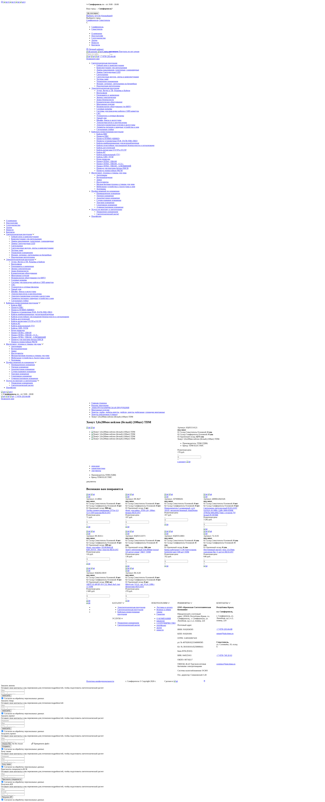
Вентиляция (101, 93)
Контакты (95, 45)
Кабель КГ (101, 152)
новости (160, 630)
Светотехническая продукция (104, 63)
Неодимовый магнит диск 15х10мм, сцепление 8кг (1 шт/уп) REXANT (219, 551)
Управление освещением (107, 81)
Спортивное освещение (106, 205)
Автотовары (101, 175)
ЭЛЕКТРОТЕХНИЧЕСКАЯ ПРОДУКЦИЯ (110, 408)
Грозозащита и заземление (107, 95)
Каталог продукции (100, 405)
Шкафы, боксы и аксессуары (108, 120)
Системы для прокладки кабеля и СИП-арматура (117, 111)
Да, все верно (92, 13)
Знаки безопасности (105, 100)
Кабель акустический (105, 148)
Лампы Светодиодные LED (108, 72)
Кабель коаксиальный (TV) (108, 154)
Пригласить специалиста (11, 779)
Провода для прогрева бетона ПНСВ (112, 168)
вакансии (161, 621)
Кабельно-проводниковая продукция (107, 132)
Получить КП (7, 797)
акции (159, 628)
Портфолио (96, 216)
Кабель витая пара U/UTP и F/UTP (111, 150)
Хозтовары (101, 189)
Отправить (6, 746)
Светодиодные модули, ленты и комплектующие (117, 77)
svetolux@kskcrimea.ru (225, 664)
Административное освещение (109, 207)
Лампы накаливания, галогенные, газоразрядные (117, 70)
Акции (94, 40)
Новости (95, 43)
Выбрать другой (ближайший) (99, 16)
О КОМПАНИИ (164, 618)
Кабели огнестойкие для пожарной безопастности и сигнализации (125, 145)
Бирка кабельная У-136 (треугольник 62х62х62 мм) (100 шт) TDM (180, 551)
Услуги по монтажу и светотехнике (106, 209)
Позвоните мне (93, 59)
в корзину (181, 462)
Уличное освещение (105, 196)
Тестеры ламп (102, 79)
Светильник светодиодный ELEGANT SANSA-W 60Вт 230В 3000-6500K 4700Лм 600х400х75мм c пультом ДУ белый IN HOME (220, 511)
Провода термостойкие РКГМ (109, 170)
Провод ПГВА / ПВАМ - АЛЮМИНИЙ (113, 166)
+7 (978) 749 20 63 (224, 655)
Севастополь (104, 20)
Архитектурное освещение (108, 198)
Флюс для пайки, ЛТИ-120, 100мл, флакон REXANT (140, 511)
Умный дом (101, 118)
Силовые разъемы (104, 109)
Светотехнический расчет (107, 214)
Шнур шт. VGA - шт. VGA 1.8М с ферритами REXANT (140, 585)
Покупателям (97, 36)
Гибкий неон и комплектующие (110, 65)
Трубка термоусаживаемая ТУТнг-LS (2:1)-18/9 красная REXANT (102, 511)
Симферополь (92, 20)
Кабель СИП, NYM (104, 157)
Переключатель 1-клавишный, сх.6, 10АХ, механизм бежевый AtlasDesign (181, 509)
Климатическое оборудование (109, 102)
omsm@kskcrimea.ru (224, 633)
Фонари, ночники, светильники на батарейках (116, 84)
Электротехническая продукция (105, 88)
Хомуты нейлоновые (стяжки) (104, 414)
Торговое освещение (105, 202)
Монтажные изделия (105, 104)
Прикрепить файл (41, 744)
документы (96, 471)
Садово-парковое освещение (108, 200)
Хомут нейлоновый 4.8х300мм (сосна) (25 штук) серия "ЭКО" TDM (142, 551)
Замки (99, 180)
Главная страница (99, 403)
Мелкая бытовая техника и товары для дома (115, 184)
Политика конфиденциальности (100, 681)
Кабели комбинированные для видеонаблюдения (117, 143)
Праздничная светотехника (108, 86)
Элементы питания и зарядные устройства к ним (117, 127)
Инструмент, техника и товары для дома (108, 173)
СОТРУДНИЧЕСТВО (166, 623)
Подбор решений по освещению (105, 191)
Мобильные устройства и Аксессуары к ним (115, 186)
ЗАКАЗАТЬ (6, 696)
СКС (98, 113)
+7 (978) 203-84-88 (108, 56)
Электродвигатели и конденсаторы (111, 122)
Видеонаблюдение (104, 177)
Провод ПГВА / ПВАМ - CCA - (110, 164)
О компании (96, 33)
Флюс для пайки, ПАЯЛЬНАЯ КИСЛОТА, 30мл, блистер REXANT (102, 548)
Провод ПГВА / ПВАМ (106, 161)
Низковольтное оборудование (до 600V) (113, 106)
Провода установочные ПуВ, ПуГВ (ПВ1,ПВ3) (116, 141)
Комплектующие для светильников (111, 68)
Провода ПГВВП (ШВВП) (108, 138)
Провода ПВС (102, 136)
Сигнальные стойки (105, 129)
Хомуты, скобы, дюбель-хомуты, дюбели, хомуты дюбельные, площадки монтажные (128, 412)
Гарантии (161, 614)
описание (95, 466)
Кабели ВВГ (101, 134)
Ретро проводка (103, 159)
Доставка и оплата (165, 607)
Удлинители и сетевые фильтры (110, 116)
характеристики (98, 468)
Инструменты (102, 182)
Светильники (102, 74)
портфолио (161, 625)
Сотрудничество (98, 38)
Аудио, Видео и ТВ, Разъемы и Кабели (113, 90)
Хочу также (6, 764)
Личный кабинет (96, 49)
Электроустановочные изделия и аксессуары (115, 125)
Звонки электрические (106, 97)
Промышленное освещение (108, 193)
